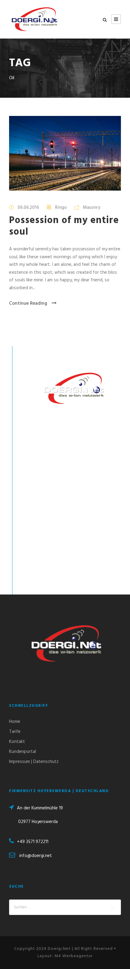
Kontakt (17, 741)
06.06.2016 (28, 207)
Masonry (91, 207)
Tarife (15, 731)
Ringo (61, 207)
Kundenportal (22, 751)
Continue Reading (28, 303)
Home (14, 721)
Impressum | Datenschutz (34, 761)
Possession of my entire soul (64, 226)
